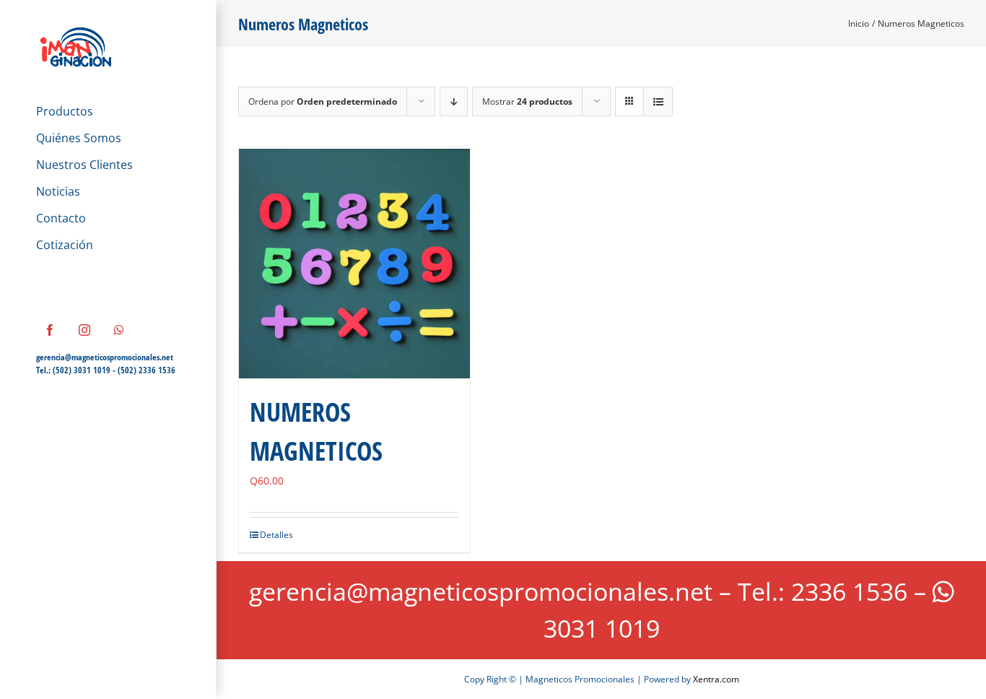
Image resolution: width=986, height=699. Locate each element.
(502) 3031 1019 (81, 370)
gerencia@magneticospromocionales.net (104, 357)
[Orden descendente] (454, 101)
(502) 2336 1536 (146, 370)
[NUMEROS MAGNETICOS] (354, 262)
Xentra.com (716, 679)
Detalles (276, 535)
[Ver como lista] (658, 101)
